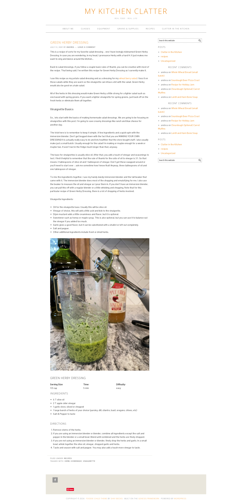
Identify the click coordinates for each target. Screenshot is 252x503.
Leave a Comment (87, 47)
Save (71, 489)
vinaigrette (89, 461)
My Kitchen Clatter (126, 11)
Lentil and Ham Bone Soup (184, 97)
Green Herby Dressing (69, 42)
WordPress (180, 498)
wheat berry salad (128, 78)
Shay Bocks (117, 498)
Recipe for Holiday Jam (182, 84)
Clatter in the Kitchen (171, 52)
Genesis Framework (148, 498)
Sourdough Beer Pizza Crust (185, 80)
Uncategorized (168, 61)
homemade (76, 461)
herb (67, 461)
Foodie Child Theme (96, 498)
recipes (68, 458)
